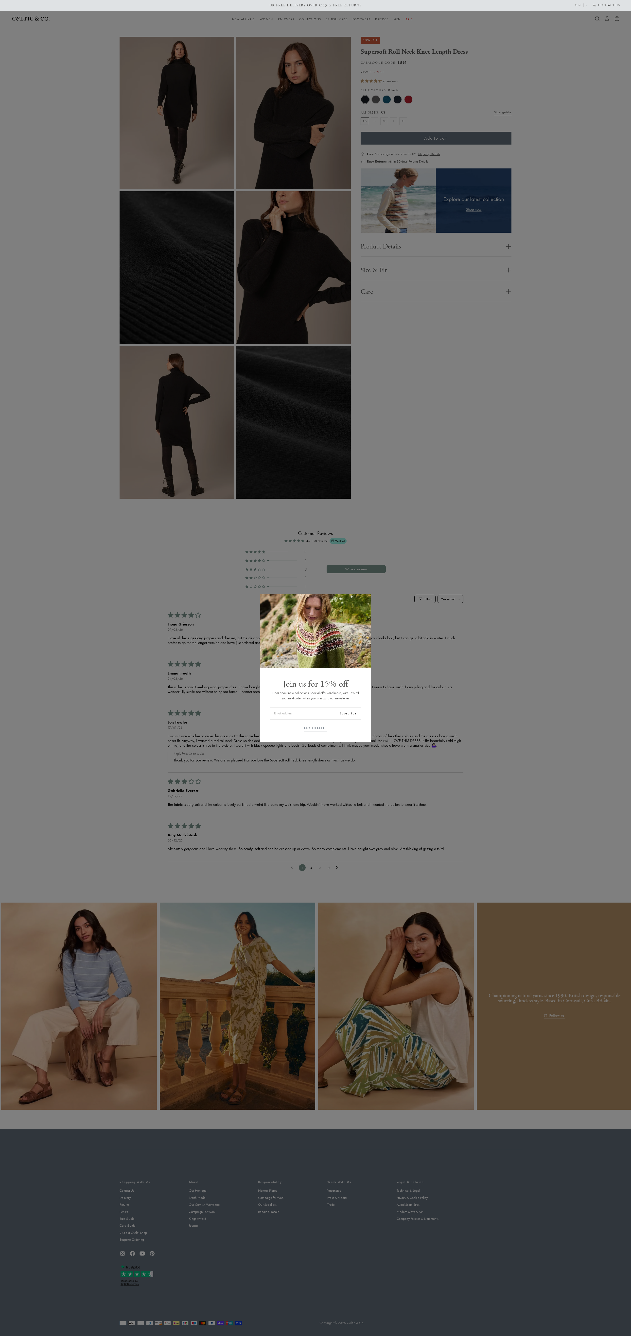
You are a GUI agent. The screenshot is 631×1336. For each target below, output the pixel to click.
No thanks (315, 728)
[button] (581, 5)
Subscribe (348, 713)
